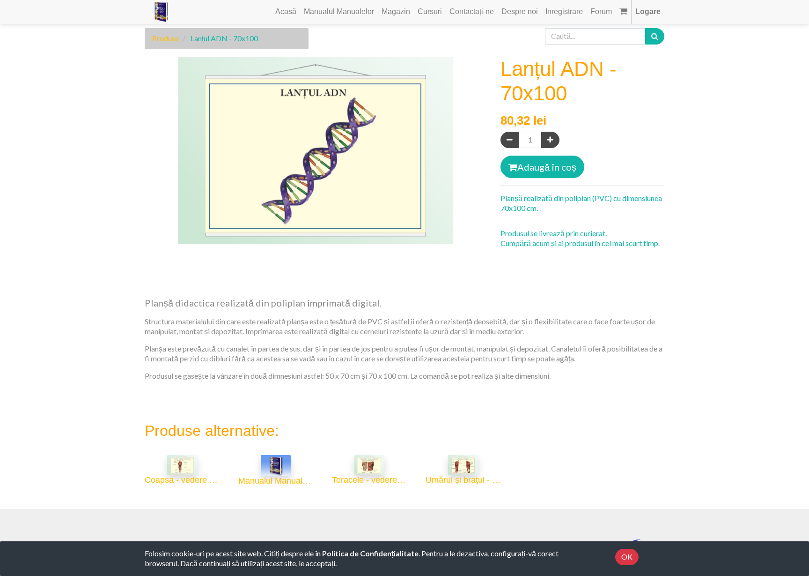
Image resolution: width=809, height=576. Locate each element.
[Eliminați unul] (509, 140)
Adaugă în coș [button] (546, 166)
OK (626, 556)
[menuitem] (286, 12)
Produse (165, 38)
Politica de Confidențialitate (370, 553)
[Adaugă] (550, 140)
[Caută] (654, 36)
